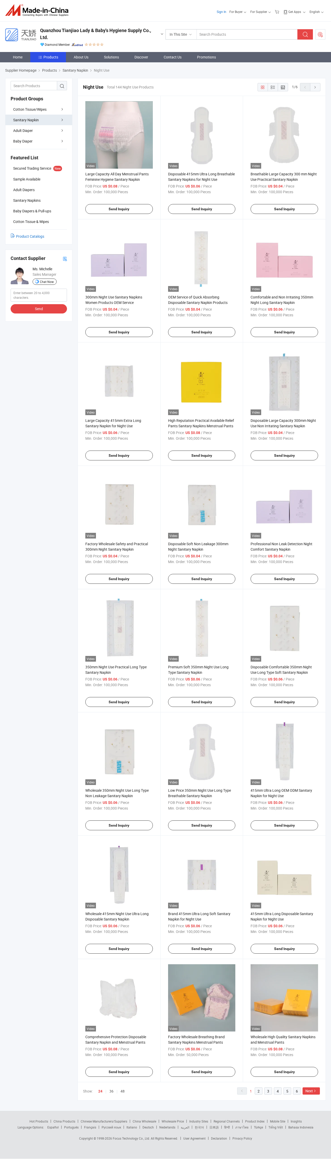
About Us (81, 57)
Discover (141, 57)
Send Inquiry (119, 209)
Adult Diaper (23, 130)
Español (53, 1127)
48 (123, 1091)
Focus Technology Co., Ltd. (132, 1138)
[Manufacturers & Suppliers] (38, 10)
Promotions (206, 57)
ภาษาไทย (242, 1127)
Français (90, 1127)
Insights (296, 1121)
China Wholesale (144, 1121)
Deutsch (148, 1127)
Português (71, 1127)
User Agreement (194, 1138)
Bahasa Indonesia (300, 1127)
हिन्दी (227, 1127)
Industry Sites (198, 1121)
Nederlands (167, 1127)
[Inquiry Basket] (277, 12)
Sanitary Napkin (26, 119)
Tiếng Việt (275, 1127)
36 (111, 1091)
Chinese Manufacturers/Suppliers (104, 1121)
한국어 (199, 1127)
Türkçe (258, 1127)
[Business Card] (65, 258)
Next (309, 1090)
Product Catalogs (30, 236)
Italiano (131, 1127)
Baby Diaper (23, 141)
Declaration (219, 1138)
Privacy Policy (242, 1138)
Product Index (255, 1121)
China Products (64, 1121)
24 (100, 1091)
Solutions (111, 57)
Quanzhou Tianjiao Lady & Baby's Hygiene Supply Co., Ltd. (95, 34)
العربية (185, 1127)
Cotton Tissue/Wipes (30, 109)
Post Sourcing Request (320, 34)
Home (17, 57)
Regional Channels (227, 1121)
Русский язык (111, 1127)
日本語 (214, 1127)
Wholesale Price (173, 1121)
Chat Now (47, 282)
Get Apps (295, 12)
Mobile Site (277, 1121)
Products (50, 57)
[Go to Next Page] (315, 87)
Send (39, 308)
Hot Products (38, 1121)
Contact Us (173, 57)
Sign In (221, 12)
